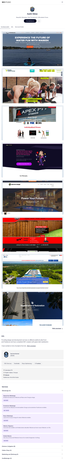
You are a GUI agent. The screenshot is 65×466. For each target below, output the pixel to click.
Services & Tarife (19, 27)
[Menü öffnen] (62, 2)
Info (12, 27)
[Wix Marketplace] (6, 2)
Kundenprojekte (5, 27)
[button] (32, 48)
